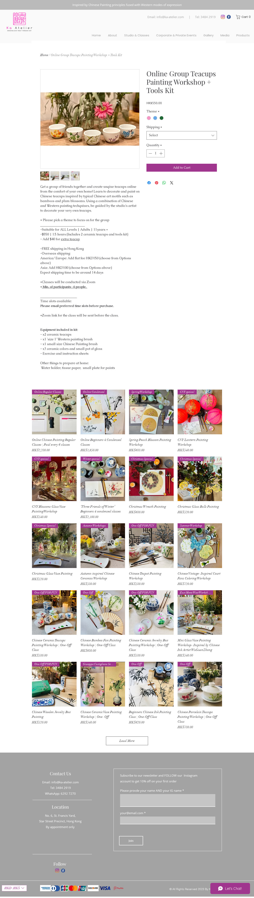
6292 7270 (68, 793)
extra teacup (70, 239)
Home (44, 55)
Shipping (154, 127)
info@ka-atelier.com (170, 17)
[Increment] (161, 153)
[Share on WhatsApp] (164, 182)
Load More (127, 741)
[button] (243, 17)
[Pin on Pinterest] (156, 182)
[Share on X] (171, 182)
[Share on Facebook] (149, 182)
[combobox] (181, 135)
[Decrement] (150, 153)
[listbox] (14, 888)
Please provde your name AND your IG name (151, 790)
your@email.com (131, 813)
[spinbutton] (156, 153)
